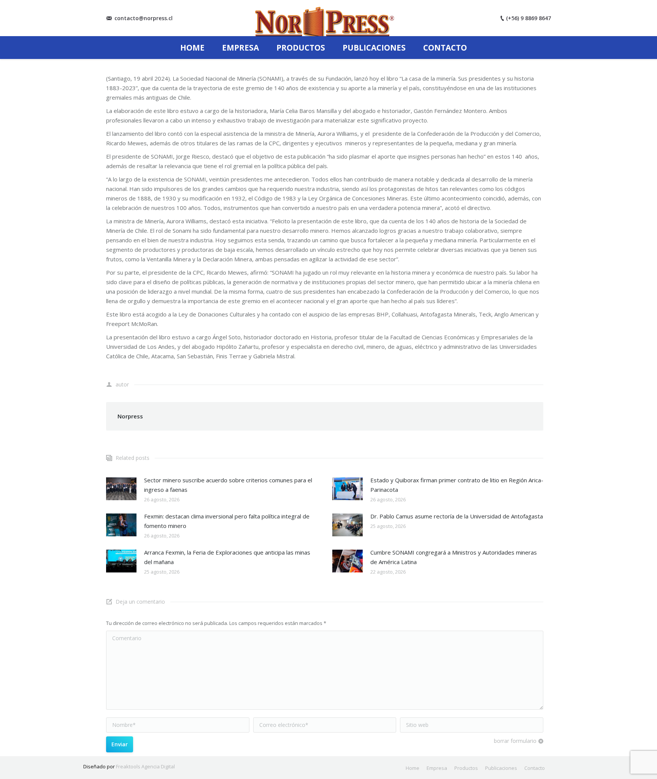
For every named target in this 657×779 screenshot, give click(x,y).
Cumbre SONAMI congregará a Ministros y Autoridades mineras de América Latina (453, 557)
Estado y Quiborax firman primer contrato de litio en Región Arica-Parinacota (456, 484)
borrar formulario (515, 740)
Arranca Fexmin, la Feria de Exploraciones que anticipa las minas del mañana (227, 557)
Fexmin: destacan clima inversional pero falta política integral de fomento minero (226, 520)
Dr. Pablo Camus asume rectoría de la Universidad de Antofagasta (456, 516)
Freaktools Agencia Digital (145, 766)
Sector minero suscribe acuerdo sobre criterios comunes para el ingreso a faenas (228, 484)
